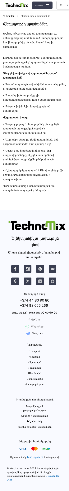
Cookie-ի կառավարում (34, 415)
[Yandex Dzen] (52, 281)
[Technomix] (16, 5)
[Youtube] (40, 281)
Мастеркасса (35, 457)
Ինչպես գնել (34, 421)
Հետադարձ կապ (34, 384)
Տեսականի (39, 5)
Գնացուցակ (34, 367)
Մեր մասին (34, 373)
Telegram (37, 333)
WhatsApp (37, 326)
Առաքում (35, 351)
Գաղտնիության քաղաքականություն (34, 408)
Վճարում (34, 356)
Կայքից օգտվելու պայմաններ (34, 426)
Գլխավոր (9, 15)
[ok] (15, 281)
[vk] (15, 269)
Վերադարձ (34, 362)
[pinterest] (40, 269)
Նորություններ (34, 378)
